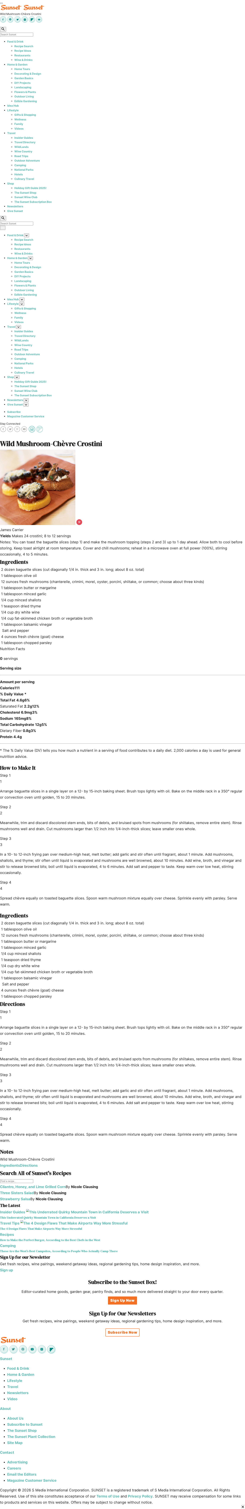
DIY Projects (22, 83)
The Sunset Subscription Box (33, 202)
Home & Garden (17, 64)
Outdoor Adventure (27, 160)
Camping (20, 165)
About (5, 1409)
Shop (10, 183)
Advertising (17, 1462)
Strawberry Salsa (15, 1199)
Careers (14, 1468)
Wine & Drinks (23, 60)
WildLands (21, 147)
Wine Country (23, 151)
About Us (15, 1418)
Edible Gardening (25, 101)
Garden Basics (23, 78)
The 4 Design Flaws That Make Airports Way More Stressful (41, 1229)
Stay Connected (10, 423)
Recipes (7, 1234)
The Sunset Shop (25, 192)
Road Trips (21, 156)
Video (12, 1399)
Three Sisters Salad (17, 1193)
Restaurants (22, 55)
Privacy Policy (140, 1496)
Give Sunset (15, 211)
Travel (11, 133)
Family (18, 124)
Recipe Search (23, 46)
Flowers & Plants (25, 92)
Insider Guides (23, 137)
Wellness (20, 119)
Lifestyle (13, 110)
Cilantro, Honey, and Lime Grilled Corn (33, 1187)
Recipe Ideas (22, 50)
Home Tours (22, 69)
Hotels (18, 174)
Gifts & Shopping (25, 114)
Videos (18, 128)
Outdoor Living (24, 96)
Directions (29, 1165)
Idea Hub (13, 105)
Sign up (6, 1270)
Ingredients (10, 1165)
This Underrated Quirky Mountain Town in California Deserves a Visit (48, 1218)
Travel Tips (9, 1223)
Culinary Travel (24, 179)
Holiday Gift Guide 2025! (30, 188)
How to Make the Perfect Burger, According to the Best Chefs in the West (50, 1240)
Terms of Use (107, 1496)
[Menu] (1, 3)
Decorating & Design (27, 73)
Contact (7, 1452)
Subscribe (14, 412)
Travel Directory (25, 142)
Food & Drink (15, 41)
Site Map (15, 1443)
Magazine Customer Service (25, 416)
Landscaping (22, 87)
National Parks (23, 169)
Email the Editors (21, 1474)
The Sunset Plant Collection (31, 1437)
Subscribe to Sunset (25, 1424)
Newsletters (15, 206)
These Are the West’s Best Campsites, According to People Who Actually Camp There (59, 1251)
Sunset (6, 1359)
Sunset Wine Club (25, 197)
